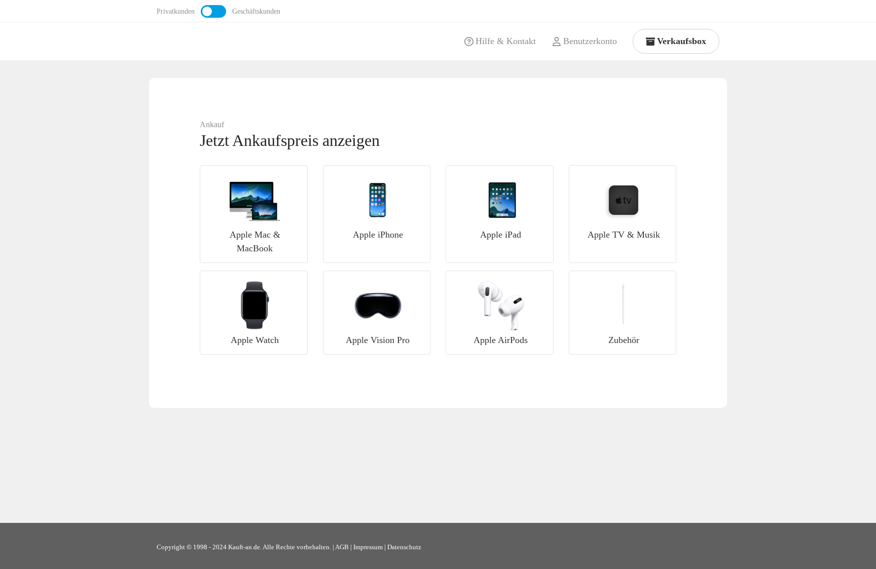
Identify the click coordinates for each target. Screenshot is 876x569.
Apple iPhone (378, 235)
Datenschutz (404, 547)
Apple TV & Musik (624, 235)
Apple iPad (500, 235)
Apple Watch (255, 340)
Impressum (368, 547)
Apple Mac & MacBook (255, 241)
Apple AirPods (500, 340)
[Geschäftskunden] (213, 11)
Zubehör (623, 340)
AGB (342, 547)
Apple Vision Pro (378, 340)
